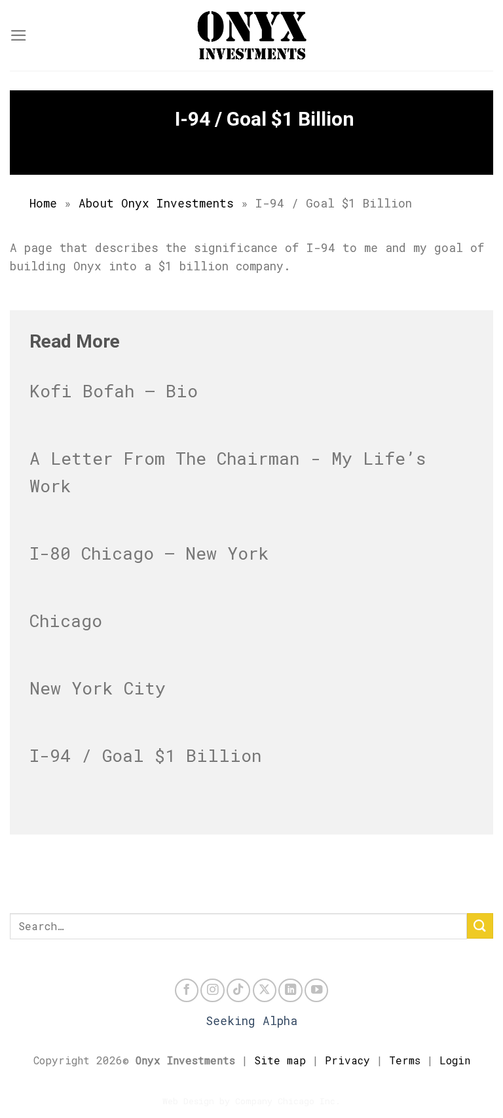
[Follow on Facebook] (186, 990)
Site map (280, 1060)
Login (454, 1060)
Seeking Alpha (251, 1020)
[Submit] (480, 926)
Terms (404, 1060)
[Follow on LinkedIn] (290, 990)
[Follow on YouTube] (316, 990)
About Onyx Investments (156, 203)
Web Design (188, 1101)
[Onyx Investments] (251, 35)
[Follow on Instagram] (212, 990)
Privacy (347, 1060)
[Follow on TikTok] (238, 990)
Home (43, 203)
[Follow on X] (264, 990)
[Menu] (19, 35)
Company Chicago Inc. (288, 1101)
